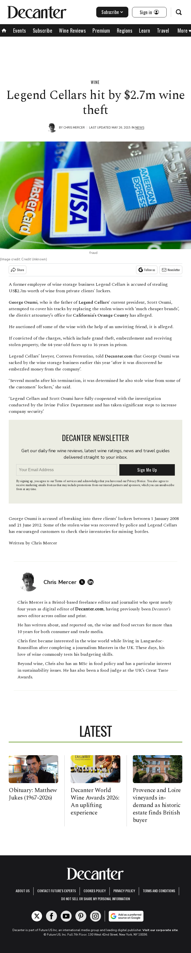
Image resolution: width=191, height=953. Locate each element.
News (139, 128)
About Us (23, 890)
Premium (101, 30)
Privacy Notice (136, 481)
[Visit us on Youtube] (66, 916)
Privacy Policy (124, 890)
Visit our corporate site (160, 930)
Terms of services (66, 481)
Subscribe (110, 12)
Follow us (149, 270)
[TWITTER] (83, 582)
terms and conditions (159, 890)
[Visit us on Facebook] (51, 916)
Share (20, 270)
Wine (95, 82)
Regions (125, 30)
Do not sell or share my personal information (95, 898)
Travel (163, 30)
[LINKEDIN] (92, 582)
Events (19, 30)
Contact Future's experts (56, 890)
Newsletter (174, 270)
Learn (144, 30)
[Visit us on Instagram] (95, 916)
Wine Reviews (72, 30)
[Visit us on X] (36, 916)
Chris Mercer (74, 128)
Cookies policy (95, 890)
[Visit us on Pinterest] (80, 916)
